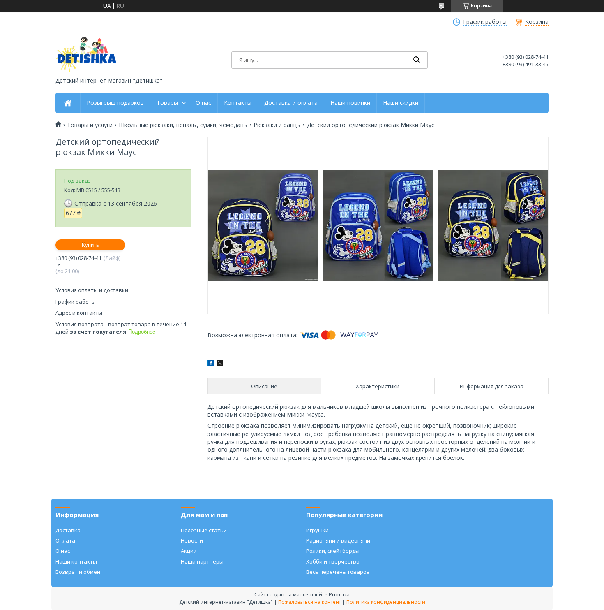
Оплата (65, 540)
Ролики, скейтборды (333, 550)
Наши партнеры (202, 561)
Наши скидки (400, 103)
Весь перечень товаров (338, 571)
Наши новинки (350, 103)
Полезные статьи (204, 530)
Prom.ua (339, 594)
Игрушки (317, 530)
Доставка (68, 530)
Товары (167, 103)
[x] (220, 364)
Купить (90, 245)
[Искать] (416, 60)
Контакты (237, 103)
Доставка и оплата (291, 103)
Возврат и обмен (77, 571)
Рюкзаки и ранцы (277, 125)
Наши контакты (76, 561)
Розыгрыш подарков (115, 103)
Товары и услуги (90, 125)
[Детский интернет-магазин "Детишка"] (86, 54)
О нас (203, 103)
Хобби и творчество (333, 561)
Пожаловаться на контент (309, 601)
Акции (189, 550)
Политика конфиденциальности (385, 601)
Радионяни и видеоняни (338, 540)
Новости (192, 540)
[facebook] (210, 364)
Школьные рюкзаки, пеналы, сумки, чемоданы (183, 125)
